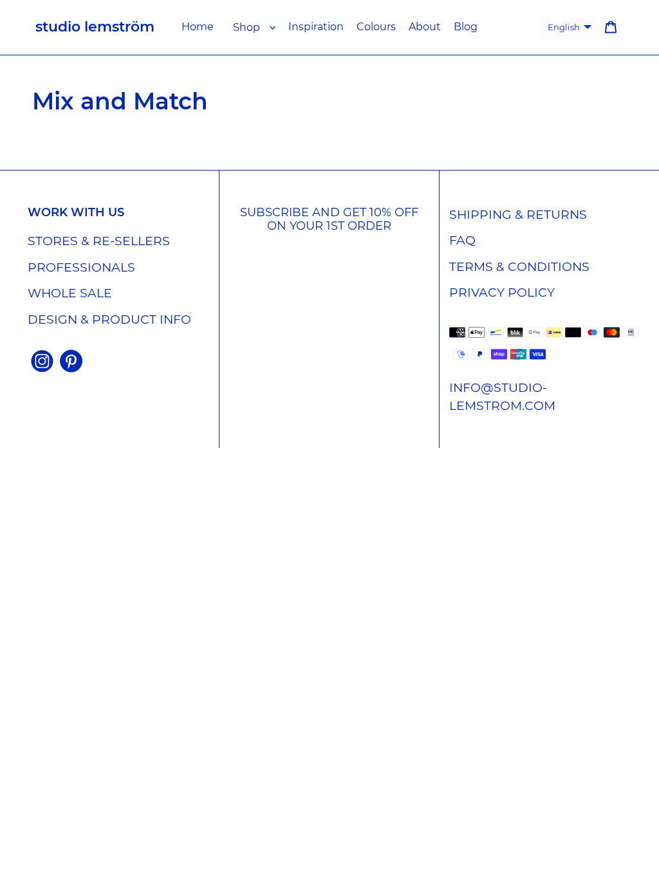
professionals (81, 267)
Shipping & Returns (518, 214)
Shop (246, 27)
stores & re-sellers (99, 241)
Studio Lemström (94, 27)
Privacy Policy (502, 292)
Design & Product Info (109, 319)
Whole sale (70, 293)
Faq (462, 240)
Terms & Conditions (519, 266)
